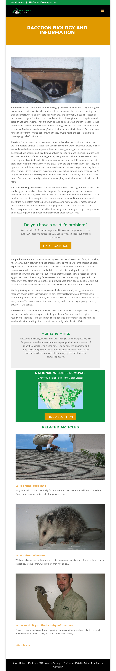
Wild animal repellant (31, 485)
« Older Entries (23, 645)
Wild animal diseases (30, 555)
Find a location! (17, 2)
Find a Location (55, 246)
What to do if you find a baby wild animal (44, 625)
